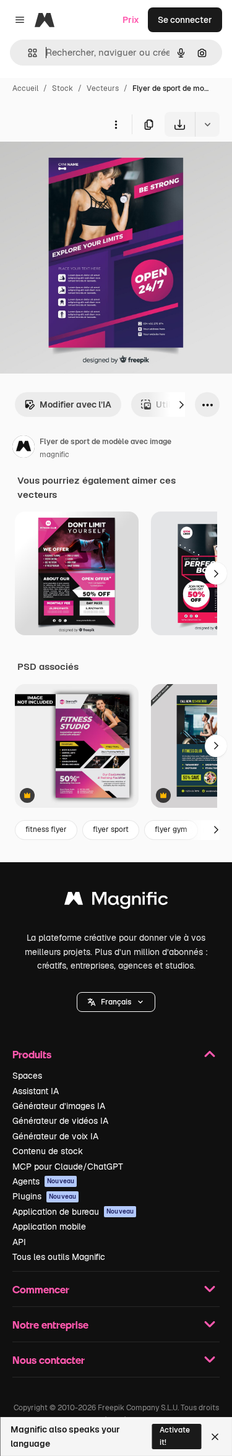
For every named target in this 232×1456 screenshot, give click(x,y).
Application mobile (49, 1226)
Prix (130, 19)
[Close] (214, 1436)
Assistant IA (35, 1091)
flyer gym (171, 829)
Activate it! (175, 1436)
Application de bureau (73, 1211)
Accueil (25, 88)
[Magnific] (116, 901)
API (19, 1242)
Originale (81, 165)
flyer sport (111, 829)
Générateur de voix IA (55, 1136)
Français (116, 1002)
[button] (116, 1002)
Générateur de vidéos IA (60, 1120)
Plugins (44, 1196)
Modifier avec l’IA (75, 404)
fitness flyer (46, 829)
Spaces (27, 1075)
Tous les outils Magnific (58, 1256)
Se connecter (185, 19)
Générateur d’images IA (58, 1105)
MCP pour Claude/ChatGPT (67, 1166)
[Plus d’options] (115, 124)
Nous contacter (48, 1359)
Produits (31, 1054)
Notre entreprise (50, 1324)
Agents (43, 1181)
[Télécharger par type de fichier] (207, 124)
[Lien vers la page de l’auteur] (23, 448)
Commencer (40, 1289)
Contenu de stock (47, 1151)
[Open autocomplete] (28, 53)
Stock (62, 88)
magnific (54, 455)
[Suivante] (181, 404)
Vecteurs (103, 88)
